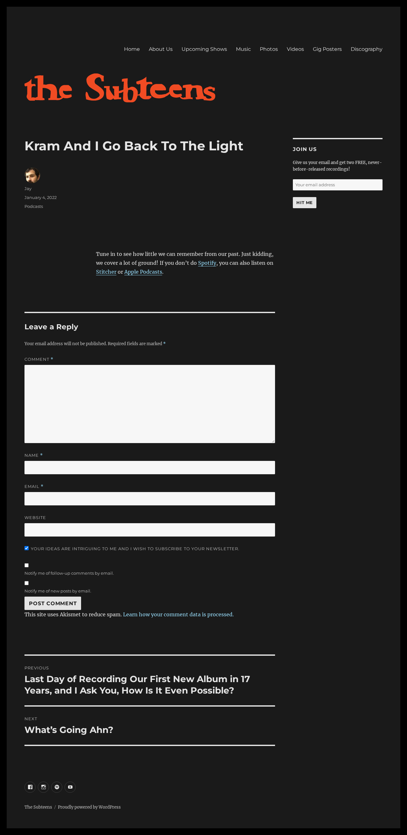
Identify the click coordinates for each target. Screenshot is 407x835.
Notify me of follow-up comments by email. (69, 573)
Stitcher (106, 272)
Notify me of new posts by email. (57, 590)
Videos (295, 49)
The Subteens (38, 807)
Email (34, 486)
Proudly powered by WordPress (89, 807)
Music (243, 49)
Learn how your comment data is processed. (178, 614)
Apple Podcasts (143, 272)
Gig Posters (327, 49)
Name (33, 455)
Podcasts (33, 206)
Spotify (207, 263)
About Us (161, 49)
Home (132, 49)
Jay (27, 188)
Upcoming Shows (204, 49)
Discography (367, 49)
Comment (38, 359)
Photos (269, 49)
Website (35, 517)
